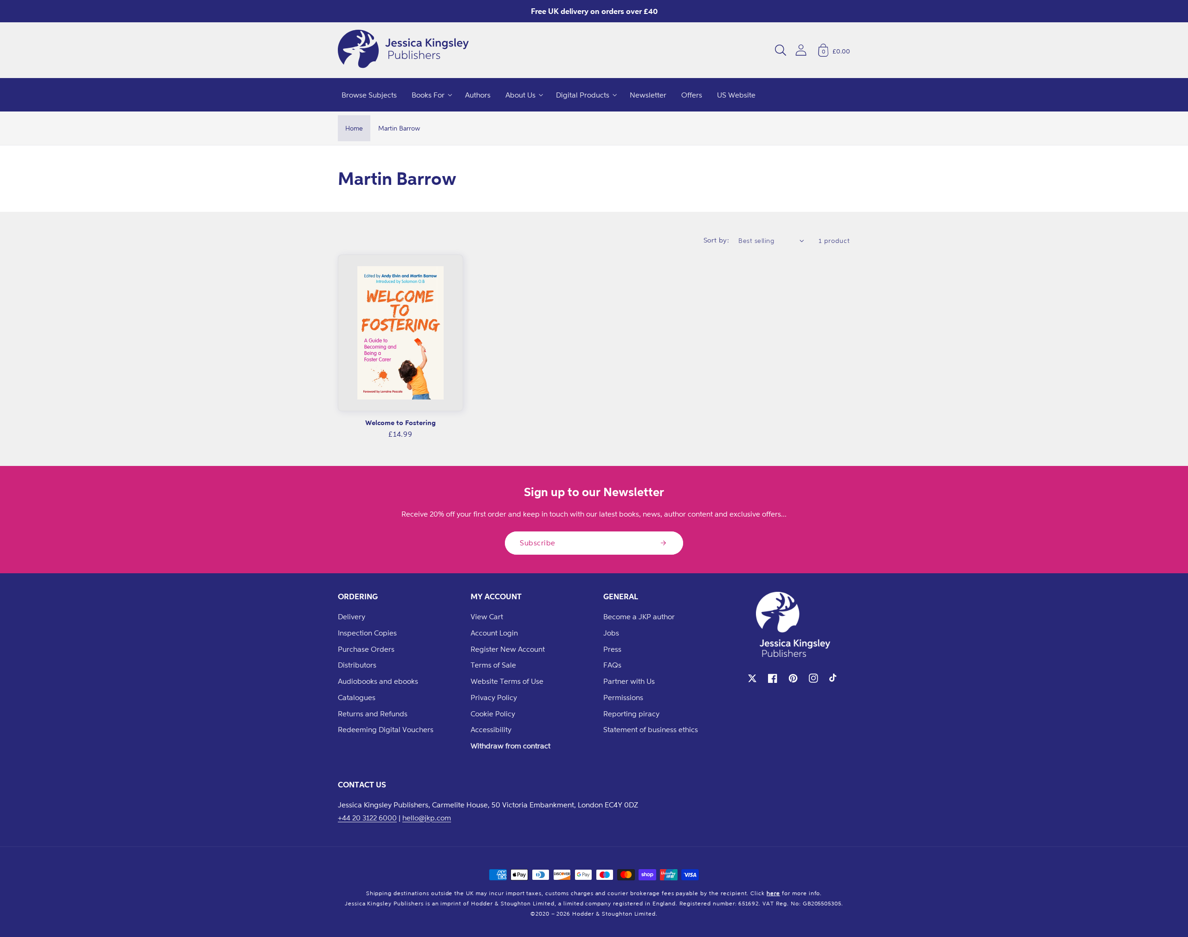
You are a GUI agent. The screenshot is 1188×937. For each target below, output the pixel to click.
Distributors (357, 665)
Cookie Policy (493, 713)
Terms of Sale (493, 665)
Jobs (611, 633)
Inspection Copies (367, 633)
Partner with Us (629, 681)
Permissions (623, 697)
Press (612, 649)
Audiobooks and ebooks (378, 681)
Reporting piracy (631, 713)
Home (354, 128)
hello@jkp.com (426, 817)
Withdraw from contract (510, 745)
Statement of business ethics (650, 729)
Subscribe (537, 542)
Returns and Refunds (372, 713)
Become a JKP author (639, 616)
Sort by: (717, 240)
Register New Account (508, 649)
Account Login (494, 633)
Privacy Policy (494, 697)
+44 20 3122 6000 (367, 817)
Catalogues (356, 697)
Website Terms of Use (507, 681)
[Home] (403, 50)
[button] (780, 50)
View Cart (487, 616)
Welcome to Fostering (400, 422)
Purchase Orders (366, 649)
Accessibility (491, 729)
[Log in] (801, 50)
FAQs (612, 665)
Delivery (351, 616)
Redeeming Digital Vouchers (385, 729)
